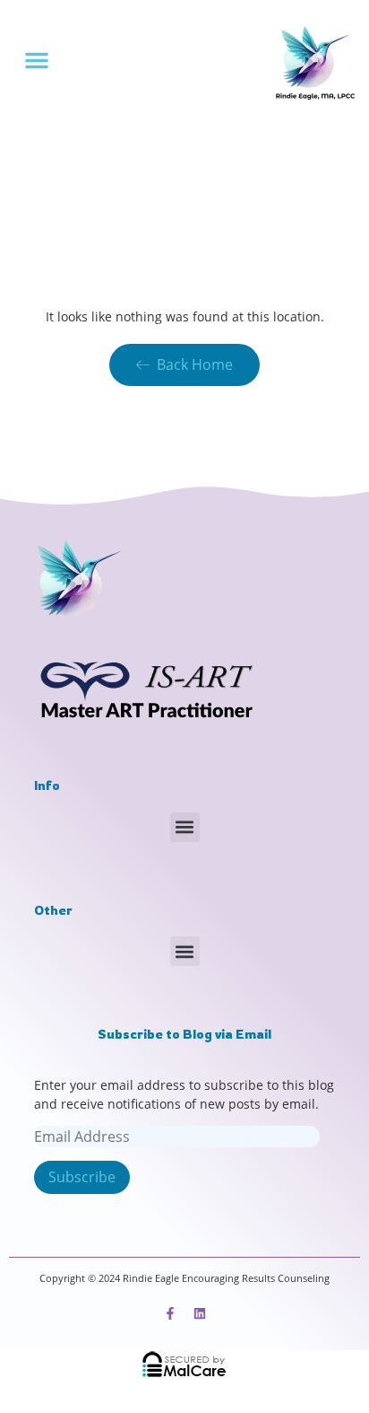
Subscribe (82, 1177)
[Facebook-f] (170, 1313)
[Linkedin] (199, 1313)
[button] (37, 60)
